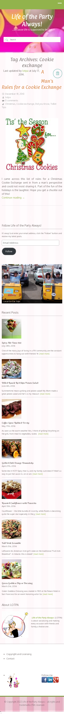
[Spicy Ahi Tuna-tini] (32, 329)
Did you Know (42, 103)
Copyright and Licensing (18, 654)
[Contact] (35, 47)
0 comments (11, 100)
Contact (10, 658)
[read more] (44, 353)
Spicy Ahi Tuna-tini (11, 342)
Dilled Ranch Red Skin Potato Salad (20, 383)
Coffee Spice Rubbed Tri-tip (15, 422)
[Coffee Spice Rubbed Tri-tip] (32, 409)
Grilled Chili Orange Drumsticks (17, 463)
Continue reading (13, 197)
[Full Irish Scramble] (32, 529)
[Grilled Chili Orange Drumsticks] (32, 449)
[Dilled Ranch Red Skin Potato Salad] (32, 369)
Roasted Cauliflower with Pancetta (19, 503)
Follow (9, 251)
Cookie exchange (25, 103)
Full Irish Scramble (11, 543)
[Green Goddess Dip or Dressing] (32, 569)
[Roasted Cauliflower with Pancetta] (32, 489)
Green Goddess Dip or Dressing (17, 583)
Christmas (10, 103)
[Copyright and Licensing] (30, 47)
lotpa (8, 97)
